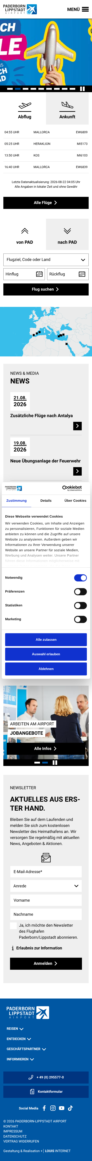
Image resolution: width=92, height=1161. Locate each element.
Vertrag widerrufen (21, 1141)
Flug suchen (43, 289)
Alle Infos (43, 748)
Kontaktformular (50, 1092)
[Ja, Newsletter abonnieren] (13, 925)
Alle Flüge (43, 202)
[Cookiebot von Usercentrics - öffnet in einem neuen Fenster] (67, 488)
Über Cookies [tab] (75, 501)
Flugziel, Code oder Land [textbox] (28, 259)
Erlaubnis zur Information (38, 948)
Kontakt (10, 1126)
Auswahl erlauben (46, 654)
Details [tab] (46, 501)
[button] (10, 89)
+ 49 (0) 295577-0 (50, 1077)
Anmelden (43, 963)
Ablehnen (46, 669)
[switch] (80, 591)
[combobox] (46, 260)
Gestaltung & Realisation (37, 1151)
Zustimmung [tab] (16, 501)
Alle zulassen (46, 639)
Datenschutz (15, 1136)
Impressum (12, 1131)
